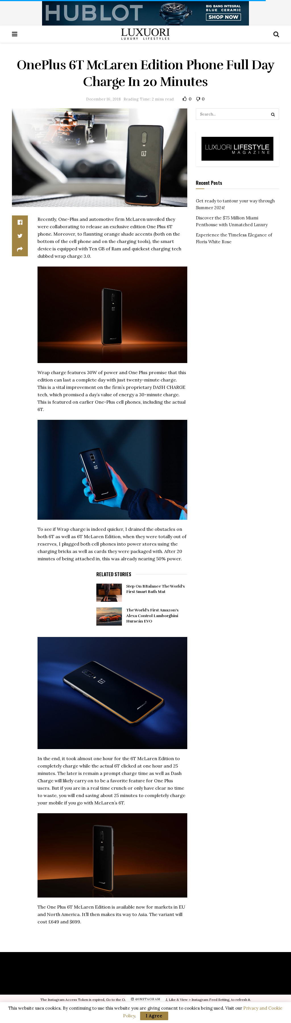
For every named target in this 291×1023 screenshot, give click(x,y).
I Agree (154, 1015)
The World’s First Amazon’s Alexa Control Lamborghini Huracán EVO (152, 616)
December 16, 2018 (103, 99)
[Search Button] (273, 114)
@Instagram (147, 999)
